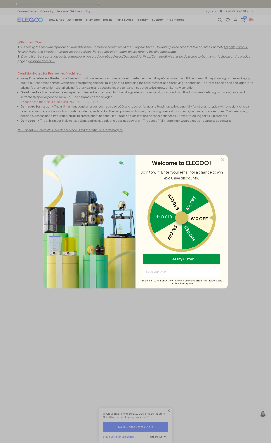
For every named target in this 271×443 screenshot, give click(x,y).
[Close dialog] (222, 160)
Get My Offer (181, 259)
